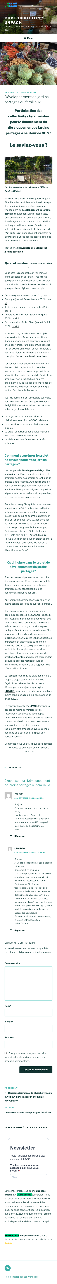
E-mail (9, 1021)
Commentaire (13, 963)
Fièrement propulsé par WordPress (21, 1276)
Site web (9, 1037)
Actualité (15, 768)
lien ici (46, 295)
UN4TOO (31, 92)
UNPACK (10, 691)
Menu (30, 38)
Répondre (19, 836)
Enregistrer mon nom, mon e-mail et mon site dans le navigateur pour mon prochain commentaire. (26, 1057)
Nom (8, 1006)
